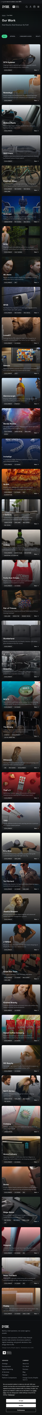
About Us (26, 1364)
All (4, 36)
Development (6, 1366)
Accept (21, 1401)
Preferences (21, 1410)
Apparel (12, 36)
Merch (25, 1375)
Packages (5, 1375)
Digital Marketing (7, 1369)
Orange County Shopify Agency (30, 1379)
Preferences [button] (11, 1395)
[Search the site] (26, 7)
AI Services (5, 1372)
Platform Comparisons (9, 1378)
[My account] (30, 7)
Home (3, 15)
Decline (21, 1405)
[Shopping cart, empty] (34, 7)
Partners (25, 1369)
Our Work (26, 1366)
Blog (24, 1372)
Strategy (5, 1364)
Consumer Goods (26, 36)
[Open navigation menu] (38, 7)
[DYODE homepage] (6, 7)
